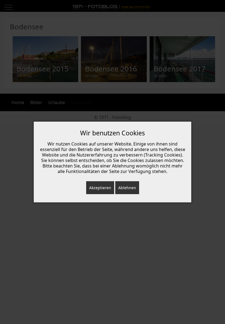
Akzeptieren (100, 187)
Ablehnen (127, 187)
